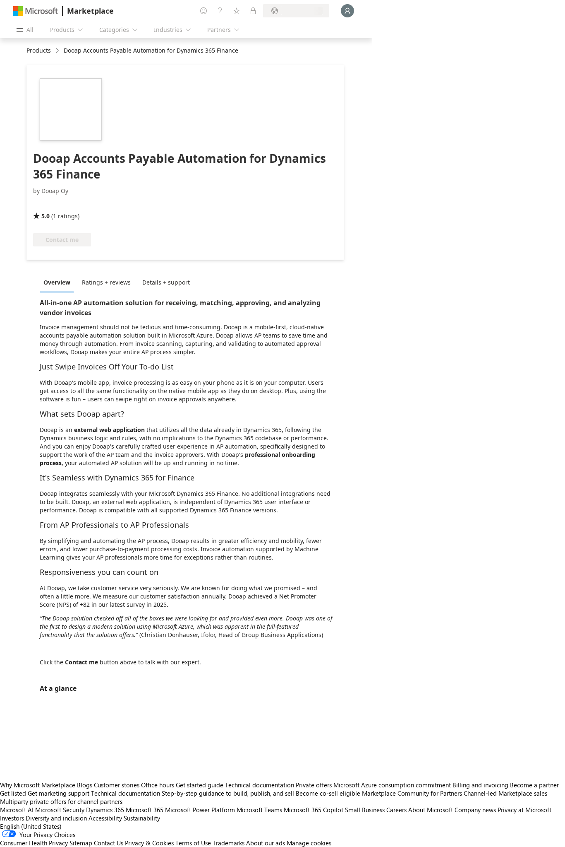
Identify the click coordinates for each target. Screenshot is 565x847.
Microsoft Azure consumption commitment (392, 785)
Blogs (84, 785)
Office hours (157, 785)
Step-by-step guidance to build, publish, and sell (228, 793)
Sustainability (142, 818)
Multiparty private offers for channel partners (61, 801)
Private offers (314, 785)
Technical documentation (259, 785)
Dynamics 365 (105, 810)
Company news (475, 810)
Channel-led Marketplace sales (505, 793)
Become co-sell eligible (328, 793)
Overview (56, 282)
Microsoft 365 (144, 810)
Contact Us (108, 843)
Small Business (365, 810)
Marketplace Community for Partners (412, 793)
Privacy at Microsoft (524, 810)
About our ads (265, 843)
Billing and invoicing (480, 785)
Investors (12, 818)
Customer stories (116, 785)
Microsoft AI (17, 810)
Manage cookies (309, 843)
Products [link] (38, 50)
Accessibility (105, 818)
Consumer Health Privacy (34, 843)
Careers (396, 810)
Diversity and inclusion (56, 818)
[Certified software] (60, 204)
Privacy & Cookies (149, 843)
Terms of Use (193, 843)
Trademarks (228, 843)
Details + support (166, 282)
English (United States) (31, 826)
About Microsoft (430, 810)
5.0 (45, 216)
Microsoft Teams (259, 810)
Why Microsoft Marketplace (37, 785)
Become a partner (534, 785)
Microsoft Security (59, 810)
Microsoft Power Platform (200, 810)
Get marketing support (58, 793)
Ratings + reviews (106, 282)
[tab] (59, 282)
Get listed (13, 793)
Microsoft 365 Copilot (313, 810)
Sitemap (80, 843)
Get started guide (199, 785)
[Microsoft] (35, 11)
